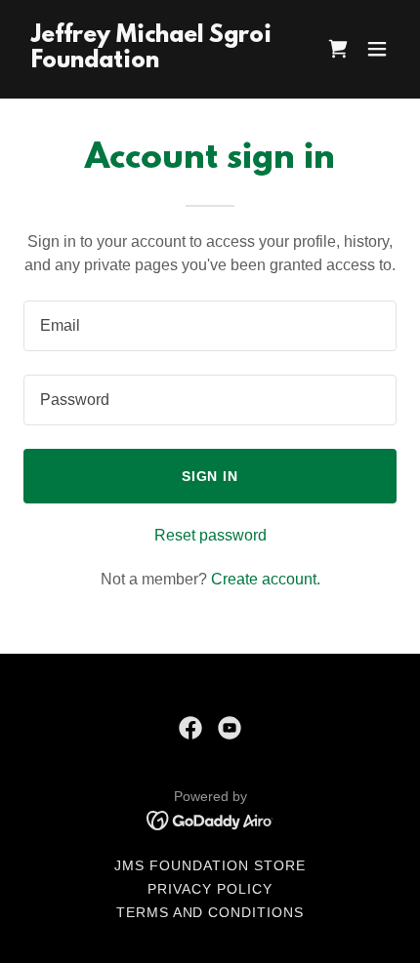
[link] (153, 62)
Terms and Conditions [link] (210, 912)
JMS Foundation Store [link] (210, 865)
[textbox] (210, 326)
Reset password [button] (210, 535)
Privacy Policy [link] (210, 889)
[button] (377, 48)
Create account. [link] (265, 579)
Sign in (210, 476)
